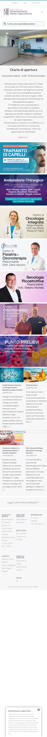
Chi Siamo (35, 518)
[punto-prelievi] (23, 337)
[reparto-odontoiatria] (23, 304)
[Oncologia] (23, 208)
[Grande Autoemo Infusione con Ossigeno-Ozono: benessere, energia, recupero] (12, 374)
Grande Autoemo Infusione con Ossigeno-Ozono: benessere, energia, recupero (12, 387)
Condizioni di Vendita (21, 538)
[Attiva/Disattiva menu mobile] (42, 12)
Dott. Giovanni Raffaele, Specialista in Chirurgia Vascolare (34, 450)
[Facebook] (17, 581)
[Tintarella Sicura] (35, 374)
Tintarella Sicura (32, 385)
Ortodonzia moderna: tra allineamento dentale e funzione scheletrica (11, 450)
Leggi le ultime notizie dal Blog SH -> (23, 502)
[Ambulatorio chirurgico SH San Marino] (23, 175)
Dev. (36, 587)
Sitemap (34, 521)
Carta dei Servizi (37, 524)
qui (36, 727)
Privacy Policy (21, 533)
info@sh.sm (11, 565)
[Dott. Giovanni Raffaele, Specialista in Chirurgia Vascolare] (35, 438)
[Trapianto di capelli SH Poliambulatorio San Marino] (23, 143)
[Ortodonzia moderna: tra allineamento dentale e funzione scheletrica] (12, 438)
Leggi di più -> (23, 137)
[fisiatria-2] (23, 240)
